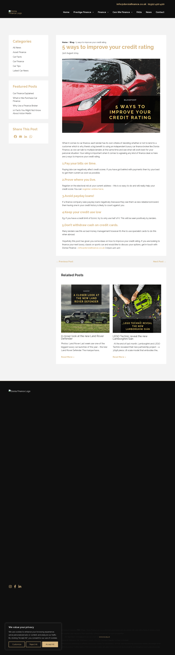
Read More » (67, 357)
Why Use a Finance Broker (25, 105)
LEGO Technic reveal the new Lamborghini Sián (130, 337)
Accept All (50, 644)
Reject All (33, 644)
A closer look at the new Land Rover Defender (82, 337)
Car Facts (17, 56)
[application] (92, 12)
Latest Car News (21, 70)
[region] (33, 636)
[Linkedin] (19, 586)
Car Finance (18, 61)
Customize (16, 644)
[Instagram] (10, 586)
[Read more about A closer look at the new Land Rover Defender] (85, 308)
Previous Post (64, 262)
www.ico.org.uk (104, 637)
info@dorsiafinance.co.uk (131, 4)
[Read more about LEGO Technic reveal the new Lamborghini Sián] (137, 308)
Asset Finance (19, 52)
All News (17, 47)
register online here (92, 189)
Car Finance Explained (23, 93)
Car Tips (17, 66)
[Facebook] (15, 586)
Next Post (159, 262)
